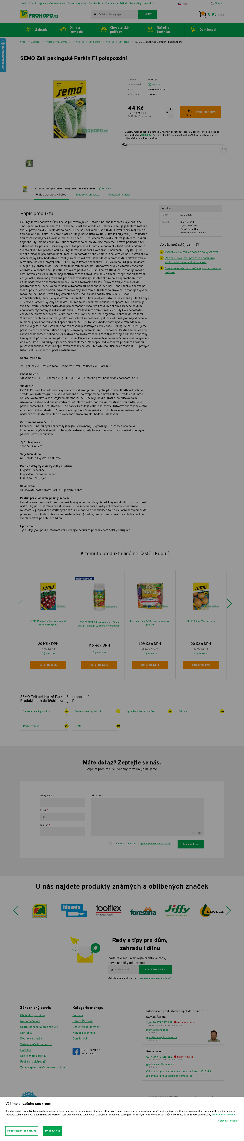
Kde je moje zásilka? (116, 3)
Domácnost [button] (208, 30)
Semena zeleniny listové (117, 42)
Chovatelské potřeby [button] (119, 30)
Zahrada (35, 42)
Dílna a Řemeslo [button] (76, 30)
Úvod (23, 3)
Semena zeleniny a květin (88, 42)
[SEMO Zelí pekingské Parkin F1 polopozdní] (29, 163)
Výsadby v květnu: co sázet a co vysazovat (191, 252)
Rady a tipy (135, 3)
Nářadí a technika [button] (163, 30)
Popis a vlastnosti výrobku (50, 195)
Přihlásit (219, 3)
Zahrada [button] (41, 30)
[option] (48, 624)
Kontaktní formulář (119, 195)
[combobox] (114, 14)
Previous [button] (20, 603)
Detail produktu (48, 665)
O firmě (32, 3)
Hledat (147, 14)
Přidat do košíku (206, 111)
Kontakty (149, 3)
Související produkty (87, 195)
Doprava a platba (77, 3)
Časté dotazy (95, 3)
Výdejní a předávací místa (52, 3)
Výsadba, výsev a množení (57, 42)
